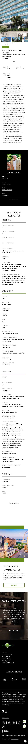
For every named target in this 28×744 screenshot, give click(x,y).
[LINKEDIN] (9, 722)
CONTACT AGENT (14, 200)
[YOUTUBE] (3, 722)
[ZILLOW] (6, 722)
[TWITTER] (3, 726)
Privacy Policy (14, 739)
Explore (14, 585)
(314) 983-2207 (6, 184)
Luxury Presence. (20, 735)
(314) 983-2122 (6, 657)
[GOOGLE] (16, 722)
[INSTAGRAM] (13, 722)
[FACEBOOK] (19, 722)
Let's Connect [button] (14, 630)
